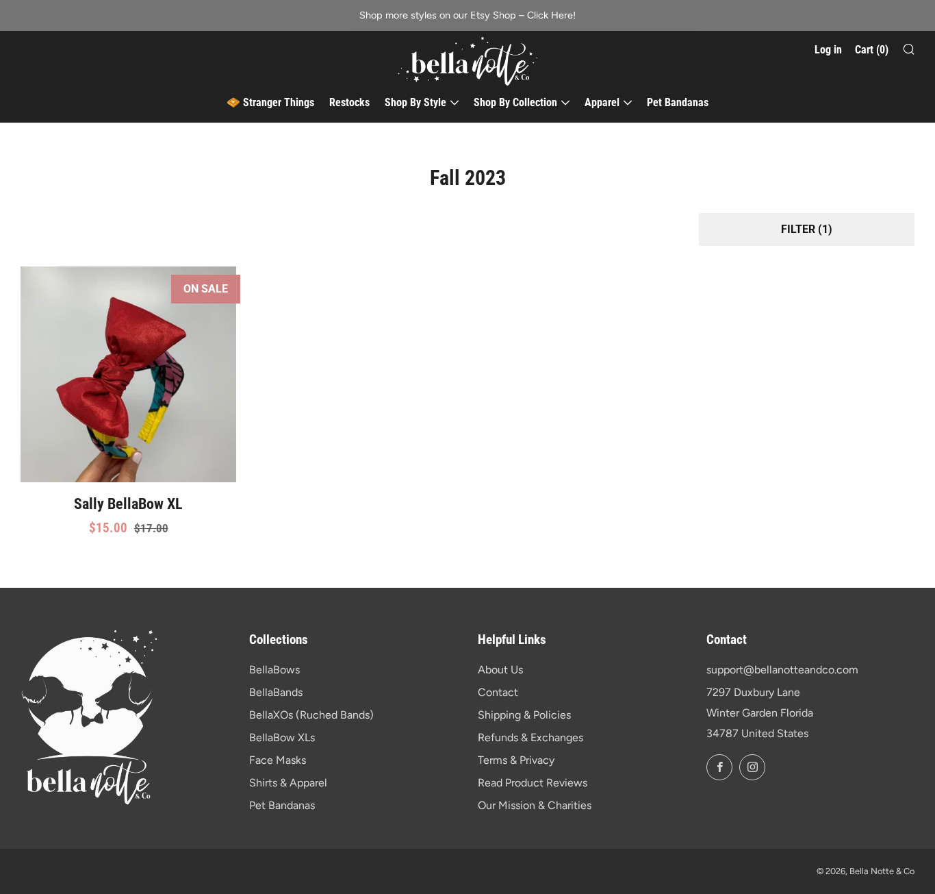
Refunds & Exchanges (530, 737)
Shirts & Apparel (288, 782)
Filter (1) (806, 229)
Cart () (871, 49)
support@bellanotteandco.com (782, 669)
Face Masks (277, 760)
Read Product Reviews (532, 782)
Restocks (349, 102)
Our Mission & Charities (534, 805)
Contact (498, 692)
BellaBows (274, 669)
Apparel (602, 102)
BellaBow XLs (282, 737)
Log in (828, 49)
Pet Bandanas (677, 102)
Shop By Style (415, 102)
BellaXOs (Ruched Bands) (311, 714)
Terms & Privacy (516, 760)
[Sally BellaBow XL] (128, 374)
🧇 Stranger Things (270, 102)
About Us (500, 669)
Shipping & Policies (524, 714)
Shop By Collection (515, 102)
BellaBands (276, 692)
